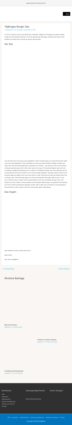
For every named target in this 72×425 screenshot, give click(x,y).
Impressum (5, 396)
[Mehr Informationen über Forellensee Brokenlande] (19, 357)
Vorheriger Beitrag (8, 269)
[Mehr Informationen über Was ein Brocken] (19, 302)
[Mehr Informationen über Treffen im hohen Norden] (52, 310)
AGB (3, 394)
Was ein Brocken (10, 325)
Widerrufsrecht (6, 399)
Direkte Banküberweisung (33, 399)
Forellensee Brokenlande (13, 371)
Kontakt (4, 406)
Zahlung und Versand (8, 404)
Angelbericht (9, 30)
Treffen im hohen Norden (46, 340)
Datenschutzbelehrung (8, 401)
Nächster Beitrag (64, 269)
